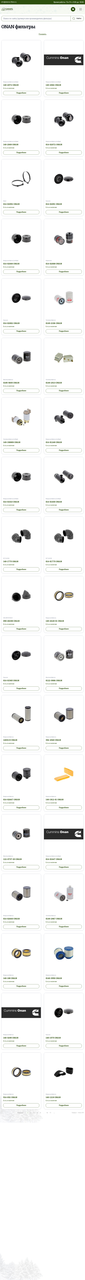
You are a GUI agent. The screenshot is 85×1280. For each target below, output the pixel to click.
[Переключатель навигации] (80, 9)
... (43, 1113)
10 (47, 1113)
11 (50, 1113)
